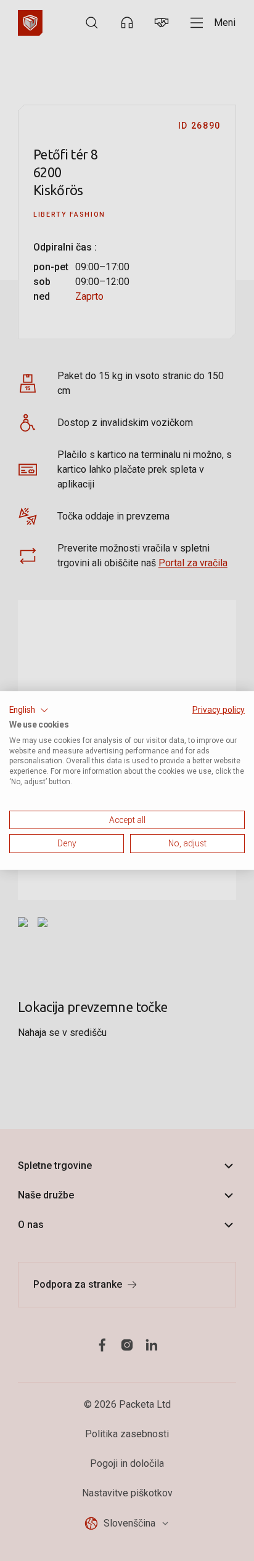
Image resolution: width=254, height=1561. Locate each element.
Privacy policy (218, 710)
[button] (29, 710)
